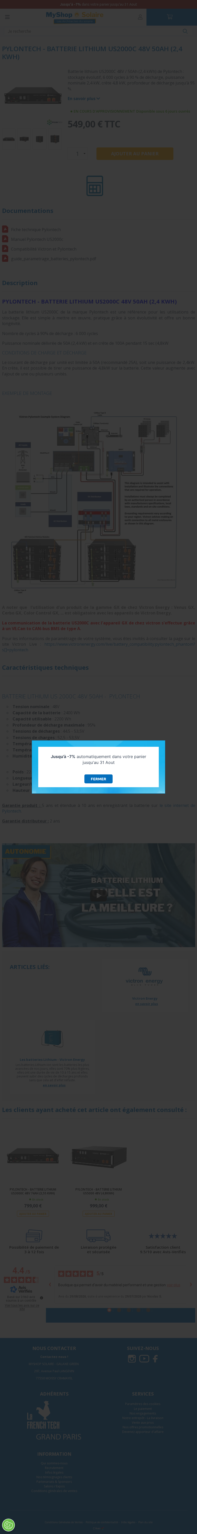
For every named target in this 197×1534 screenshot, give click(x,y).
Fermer (98, 779)
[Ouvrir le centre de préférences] (8, 1525)
